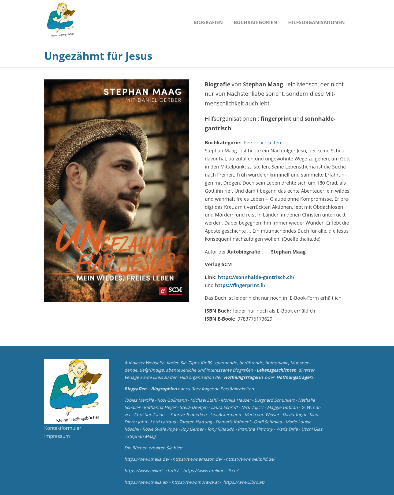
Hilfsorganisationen (316, 22)
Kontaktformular (62, 428)
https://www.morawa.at (195, 482)
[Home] (61, 20)
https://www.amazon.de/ (197, 459)
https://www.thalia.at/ (146, 482)
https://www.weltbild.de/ (250, 459)
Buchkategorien (255, 22)
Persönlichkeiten (262, 142)
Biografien (208, 22)
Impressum (57, 436)
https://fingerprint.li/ (240, 285)
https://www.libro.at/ (244, 482)
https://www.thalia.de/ (146, 459)
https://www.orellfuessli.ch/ (210, 471)
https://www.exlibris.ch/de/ (151, 471)
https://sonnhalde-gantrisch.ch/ (256, 277)
